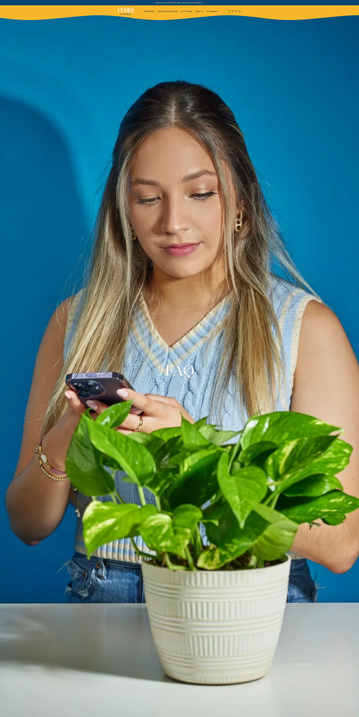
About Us (199, 11)
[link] (125, 11)
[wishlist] (233, 11)
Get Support (212, 11)
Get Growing (186, 11)
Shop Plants (149, 11)
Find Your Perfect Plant (167, 11)
